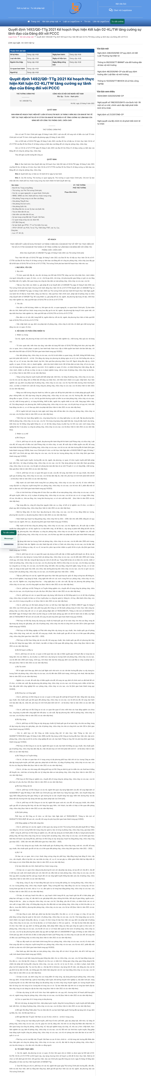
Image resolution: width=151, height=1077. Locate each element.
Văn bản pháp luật (27, 37)
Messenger (8, 538)
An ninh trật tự (27, 43)
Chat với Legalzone (123, 10)
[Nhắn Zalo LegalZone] (111, 10)
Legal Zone (12, 37)
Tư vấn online (8, 532)
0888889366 (8, 544)
